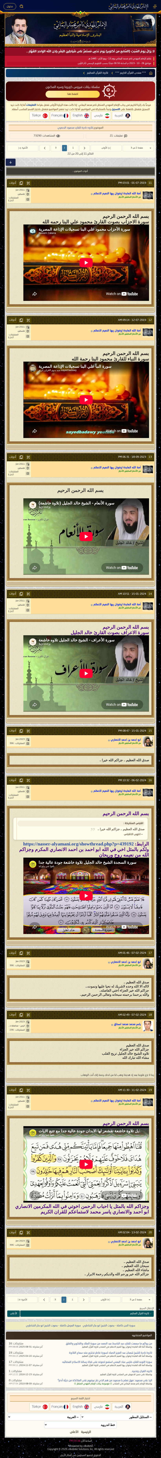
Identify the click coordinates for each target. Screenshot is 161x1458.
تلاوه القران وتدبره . (141, 1371)
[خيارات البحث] (21, 6)
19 (150, 1090)
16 (150, 780)
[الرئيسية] (155, 6)
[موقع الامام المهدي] (129, 6)
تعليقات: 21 (116, 135)
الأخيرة (25, 148)
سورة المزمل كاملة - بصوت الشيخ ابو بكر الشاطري (53, 1325)
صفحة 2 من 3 (137, 148)
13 (150, 457)
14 (150, 594)
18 (150, 1015)
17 (150, 953)
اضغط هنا (72, 94)
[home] (151, 73)
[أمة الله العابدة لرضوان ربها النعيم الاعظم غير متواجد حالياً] (148, 195)
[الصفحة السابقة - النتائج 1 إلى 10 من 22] (84, 148)
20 (150, 1232)
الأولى (104, 148)
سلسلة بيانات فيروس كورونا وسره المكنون (73, 87)
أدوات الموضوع (81, 171)
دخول (10, 6)
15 (150, 730)
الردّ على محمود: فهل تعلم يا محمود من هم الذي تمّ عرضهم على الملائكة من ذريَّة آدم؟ (105, 1380)
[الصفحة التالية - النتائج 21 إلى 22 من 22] (44, 148)
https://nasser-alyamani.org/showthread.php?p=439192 (78, 843)
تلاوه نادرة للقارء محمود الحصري (75, 127)
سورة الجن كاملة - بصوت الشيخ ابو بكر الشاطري (109, 1325)
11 (150, 183)
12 (150, 320)
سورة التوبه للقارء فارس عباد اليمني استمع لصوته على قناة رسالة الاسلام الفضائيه (107, 1362)
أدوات (12, 183)
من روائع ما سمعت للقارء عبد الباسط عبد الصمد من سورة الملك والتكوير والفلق (109, 1343)
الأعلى (13, 1313)
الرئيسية (86, 1432)
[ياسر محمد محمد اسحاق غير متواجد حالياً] (148, 1026)
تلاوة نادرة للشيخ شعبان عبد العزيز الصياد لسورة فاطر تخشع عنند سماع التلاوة (110, 1352)
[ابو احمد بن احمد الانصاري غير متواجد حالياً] (148, 741)
